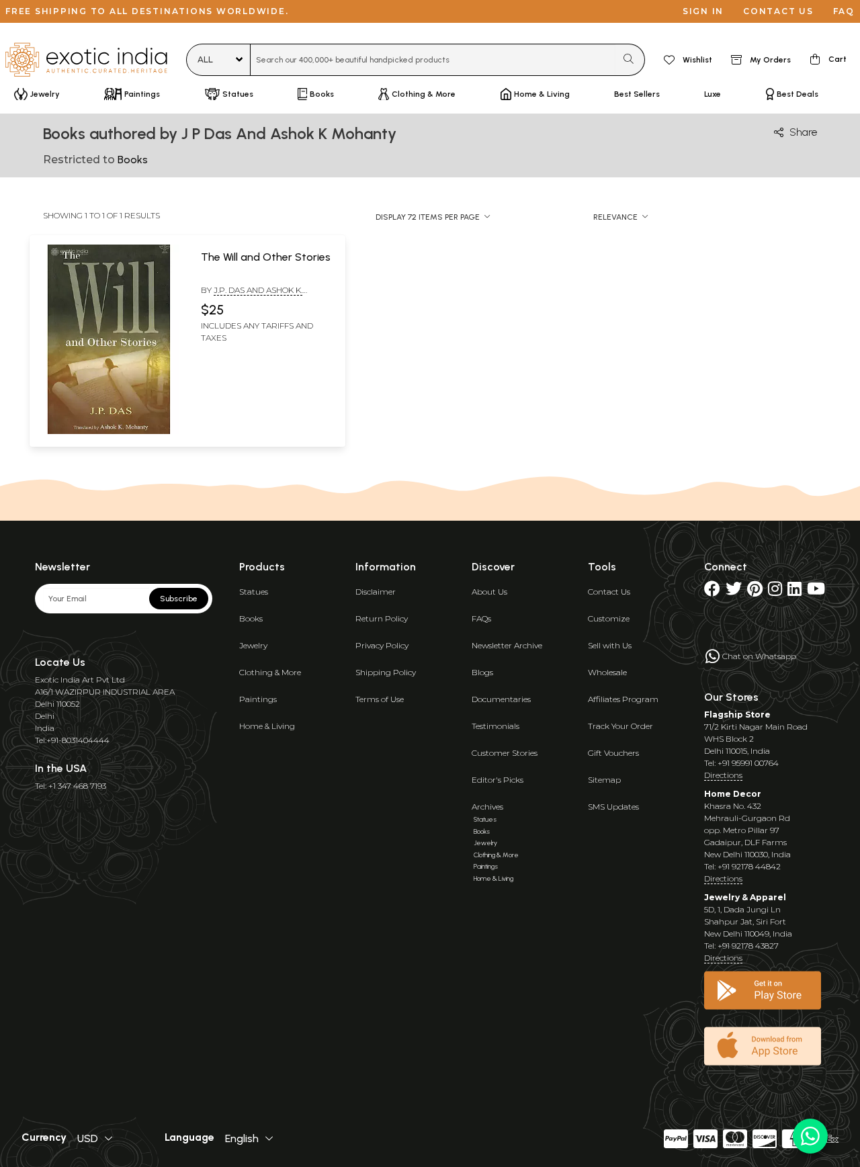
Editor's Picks (497, 780)
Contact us (778, 11)
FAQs (481, 618)
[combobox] (433, 60)
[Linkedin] (794, 592)
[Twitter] (734, 592)
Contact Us (609, 592)
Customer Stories (505, 753)
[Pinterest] (755, 592)
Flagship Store (737, 714)
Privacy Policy (381, 645)
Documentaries (501, 699)
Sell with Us (610, 645)
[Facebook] (712, 592)
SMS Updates (613, 807)
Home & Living (267, 726)
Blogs (482, 672)
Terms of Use (379, 699)
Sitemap (604, 780)
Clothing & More (270, 672)
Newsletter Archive (507, 645)
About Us (489, 592)
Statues (253, 592)
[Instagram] (775, 592)
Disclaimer (375, 592)
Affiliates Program (623, 699)
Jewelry (253, 645)
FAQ (844, 11)
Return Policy (381, 618)
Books (251, 618)
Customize (609, 618)
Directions (723, 775)
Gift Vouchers (613, 753)
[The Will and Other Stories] (108, 431)
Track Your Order (620, 726)
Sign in (703, 11)
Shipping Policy (385, 672)
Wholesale (607, 672)
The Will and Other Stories (266, 257)
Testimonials (495, 726)
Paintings (258, 699)
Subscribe (179, 598)
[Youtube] (816, 592)
